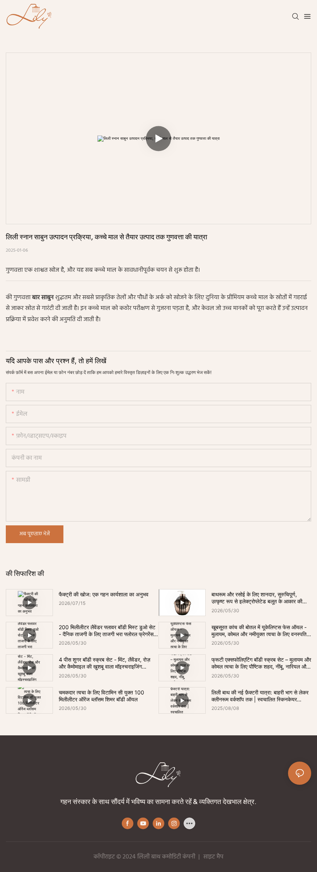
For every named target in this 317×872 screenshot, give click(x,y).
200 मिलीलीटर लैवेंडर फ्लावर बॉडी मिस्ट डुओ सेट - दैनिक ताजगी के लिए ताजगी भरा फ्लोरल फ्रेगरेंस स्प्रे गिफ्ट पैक (107, 631)
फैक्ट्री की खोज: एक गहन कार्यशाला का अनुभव (103, 594)
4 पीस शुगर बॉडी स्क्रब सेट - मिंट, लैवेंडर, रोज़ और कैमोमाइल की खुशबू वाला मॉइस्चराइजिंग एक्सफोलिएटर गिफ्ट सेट (104, 663)
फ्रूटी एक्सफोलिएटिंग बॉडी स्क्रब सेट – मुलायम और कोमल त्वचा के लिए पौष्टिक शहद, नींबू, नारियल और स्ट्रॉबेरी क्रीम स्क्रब (261, 663)
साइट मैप (213, 857)
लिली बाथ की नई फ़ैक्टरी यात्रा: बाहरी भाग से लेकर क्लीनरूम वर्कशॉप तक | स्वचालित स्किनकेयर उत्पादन (259, 696)
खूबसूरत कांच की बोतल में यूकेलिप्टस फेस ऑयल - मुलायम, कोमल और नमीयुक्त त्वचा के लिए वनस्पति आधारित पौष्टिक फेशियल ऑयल (259, 631)
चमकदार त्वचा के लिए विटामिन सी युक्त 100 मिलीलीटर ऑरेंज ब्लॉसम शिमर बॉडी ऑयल (101, 696)
